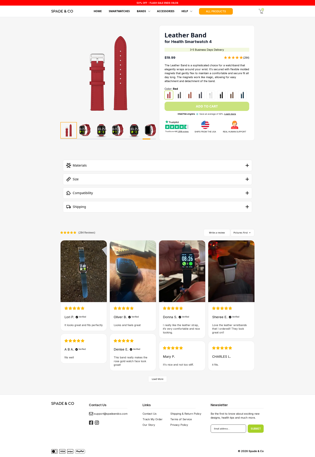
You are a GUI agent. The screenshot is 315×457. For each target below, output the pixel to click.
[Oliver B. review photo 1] (133, 271)
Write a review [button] (217, 232)
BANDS (141, 11)
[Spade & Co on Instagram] (97, 423)
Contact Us (150, 413)
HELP (184, 11)
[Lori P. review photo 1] (84, 271)
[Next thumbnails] (152, 131)
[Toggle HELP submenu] (190, 11)
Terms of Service (181, 419)
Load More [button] (157, 379)
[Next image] (150, 73)
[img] (74, 308)
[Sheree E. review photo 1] (231, 271)
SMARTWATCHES (119, 11)
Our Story (149, 424)
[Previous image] (66, 73)
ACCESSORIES (165, 11)
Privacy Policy (179, 424)
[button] (157, 165)
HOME (98, 11)
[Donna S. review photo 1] (182, 271)
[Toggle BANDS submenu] (148, 11)
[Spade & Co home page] (62, 11)
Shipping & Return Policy (185, 413)
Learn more (230, 114)
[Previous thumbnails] (64, 131)
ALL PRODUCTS (216, 11)
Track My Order (153, 419)
